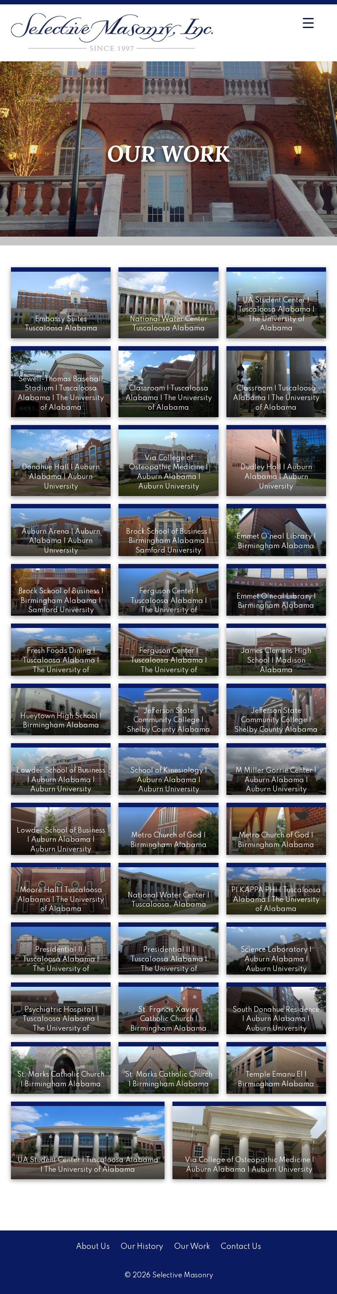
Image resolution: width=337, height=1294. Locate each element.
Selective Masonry (182, 1275)
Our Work (192, 1247)
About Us (93, 1247)
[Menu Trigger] (308, 23)
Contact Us (241, 1247)
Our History (141, 1247)
